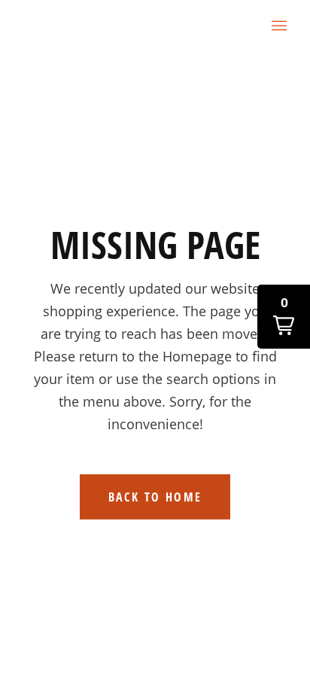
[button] (283, 317)
